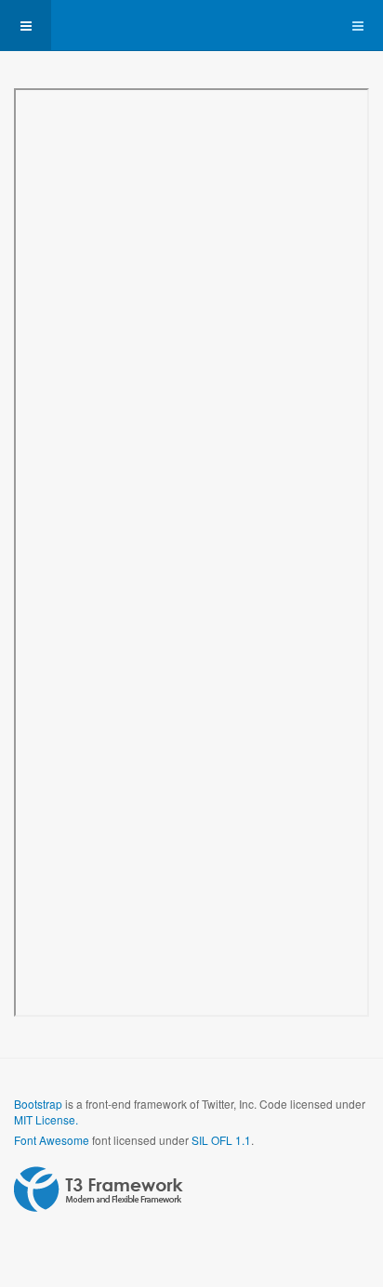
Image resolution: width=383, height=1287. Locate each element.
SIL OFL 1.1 (221, 1140)
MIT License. (46, 1119)
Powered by (98, 1189)
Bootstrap (38, 1104)
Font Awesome (51, 1140)
